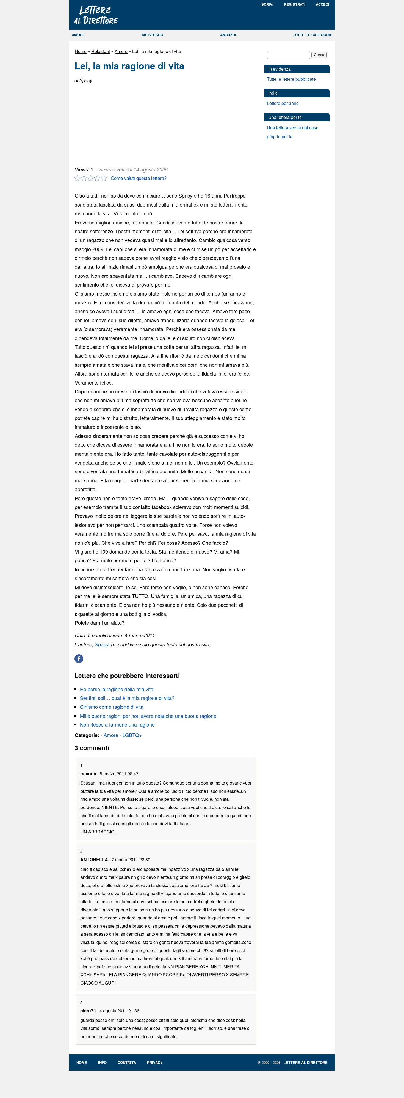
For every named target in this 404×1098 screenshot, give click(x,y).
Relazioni (100, 51)
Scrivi (267, 4)
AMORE (78, 34)
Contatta (127, 1062)
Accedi (322, 4)
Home (81, 51)
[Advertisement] (115, 122)
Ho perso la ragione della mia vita (116, 689)
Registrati (294, 4)
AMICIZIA (228, 34)
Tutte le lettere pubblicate (291, 79)
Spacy (101, 644)
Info (102, 1062)
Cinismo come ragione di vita (111, 706)
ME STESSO (152, 34)
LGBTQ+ (132, 734)
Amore (121, 51)
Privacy (155, 1062)
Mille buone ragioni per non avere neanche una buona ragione (148, 715)
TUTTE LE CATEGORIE (312, 34)
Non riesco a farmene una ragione (117, 724)
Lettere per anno (283, 103)
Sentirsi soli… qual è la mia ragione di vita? (127, 697)
